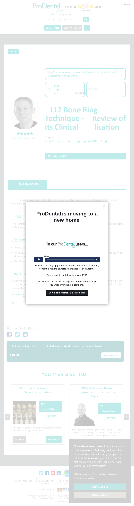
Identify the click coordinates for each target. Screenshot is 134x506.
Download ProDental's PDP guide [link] (67, 292)
